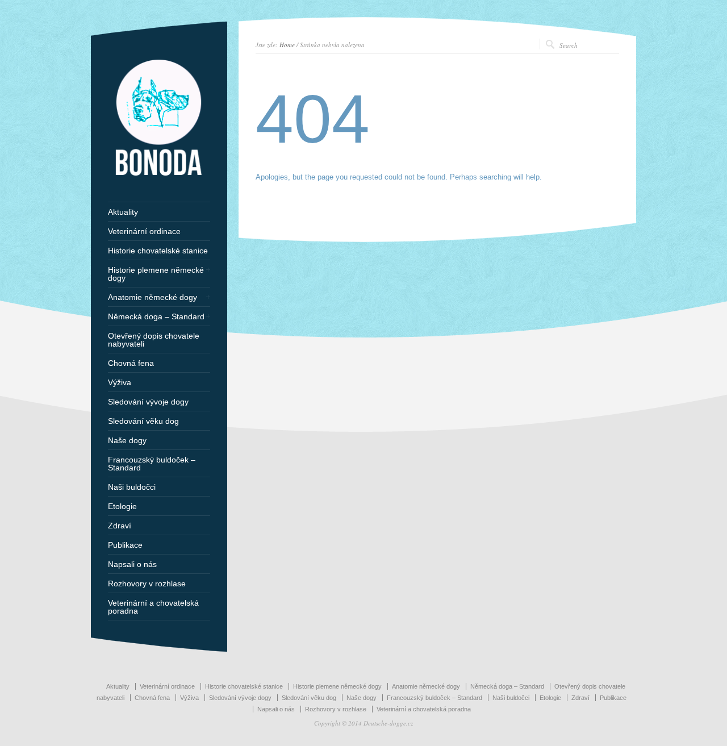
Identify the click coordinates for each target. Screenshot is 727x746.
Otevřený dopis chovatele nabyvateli (153, 340)
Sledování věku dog (143, 421)
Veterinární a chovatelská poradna (153, 607)
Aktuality (123, 212)
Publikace (125, 545)
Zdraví (119, 526)
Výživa (119, 382)
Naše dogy (127, 440)
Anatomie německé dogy (152, 297)
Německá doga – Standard (156, 316)
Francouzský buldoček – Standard (151, 464)
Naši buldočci (132, 487)
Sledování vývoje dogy (148, 402)
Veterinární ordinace (144, 231)
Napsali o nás (132, 564)
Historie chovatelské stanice (158, 251)
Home (287, 44)
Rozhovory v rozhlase (147, 583)
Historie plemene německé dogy (156, 274)
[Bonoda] (159, 173)
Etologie (122, 506)
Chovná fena (131, 363)
